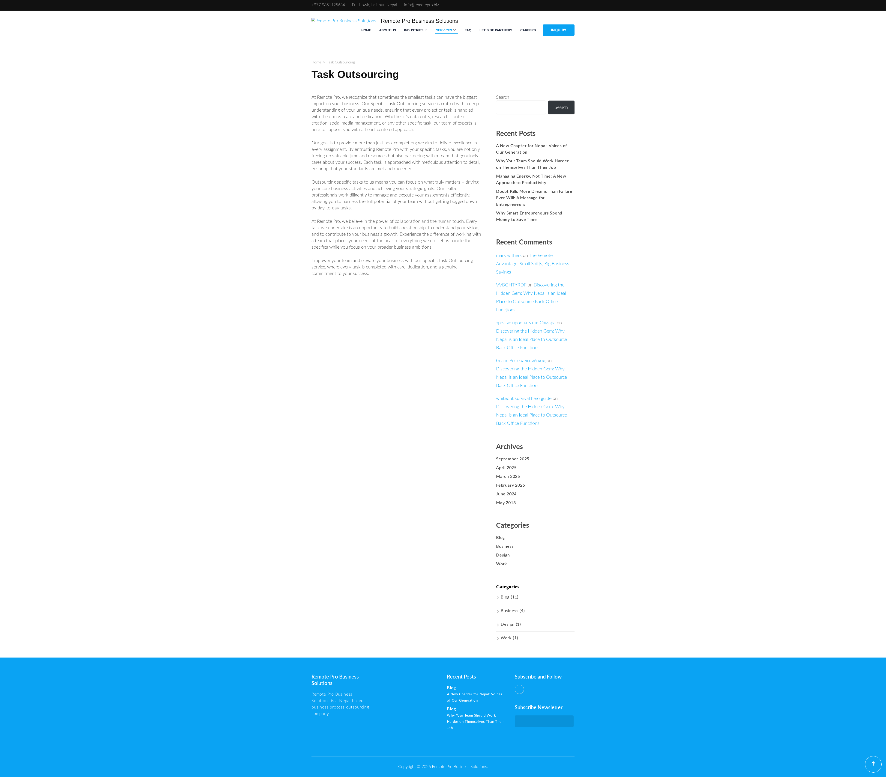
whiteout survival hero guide (523, 398)
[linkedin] (519, 689)
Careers (528, 30)
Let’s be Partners (495, 30)
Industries (413, 30)
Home (366, 30)
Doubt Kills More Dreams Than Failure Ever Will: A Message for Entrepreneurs (534, 198)
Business (505, 547)
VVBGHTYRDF (511, 285)
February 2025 (510, 485)
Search (502, 97)
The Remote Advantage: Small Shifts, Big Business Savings (532, 263)
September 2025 (512, 459)
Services (444, 30)
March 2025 (508, 477)
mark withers (509, 255)
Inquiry (558, 30)
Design (503, 555)
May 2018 (506, 503)
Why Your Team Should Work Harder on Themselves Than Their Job (475, 722)
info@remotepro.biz (421, 5)
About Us (387, 30)
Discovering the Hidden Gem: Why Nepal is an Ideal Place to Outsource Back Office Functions (531, 339)
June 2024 (506, 494)
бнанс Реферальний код (520, 360)
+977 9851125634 (328, 5)
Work (501, 564)
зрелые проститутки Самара (526, 323)
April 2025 (506, 468)
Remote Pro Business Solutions (419, 21)
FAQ (468, 30)
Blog (500, 538)
